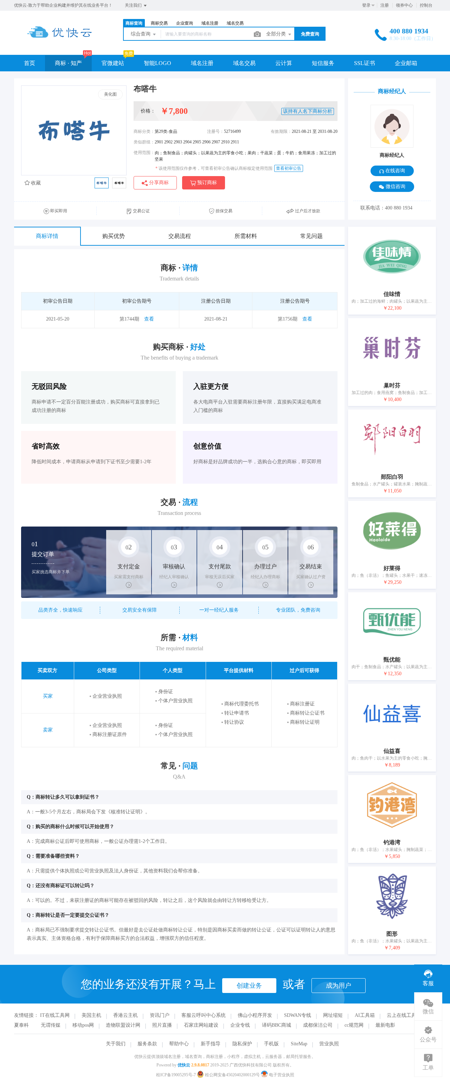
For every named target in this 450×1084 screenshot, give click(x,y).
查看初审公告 (288, 168)
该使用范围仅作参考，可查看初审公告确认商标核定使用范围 (213, 168)
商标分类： (144, 131)
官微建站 (113, 63)
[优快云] (59, 40)
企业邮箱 (406, 63)
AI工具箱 (365, 1015)
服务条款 (147, 1043)
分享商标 (158, 182)
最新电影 (385, 1025)
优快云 (184, 1065)
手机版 (271, 1043)
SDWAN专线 (297, 1015)
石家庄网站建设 (201, 1025)
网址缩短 (333, 1015)
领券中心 (404, 5)
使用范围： (144, 152)
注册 (384, 5)
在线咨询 (394, 170)
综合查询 (141, 34)
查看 (149, 319)
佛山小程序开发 (255, 1015)
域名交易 (244, 63)
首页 (29, 63)
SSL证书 (364, 63)
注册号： (215, 131)
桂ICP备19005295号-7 (176, 1074)
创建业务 (249, 985)
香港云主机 (125, 1015)
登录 (366, 5)
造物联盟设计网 (123, 1025)
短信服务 (323, 63)
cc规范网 (354, 1025)
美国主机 (91, 1015)
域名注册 (202, 63)
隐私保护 (242, 1043)
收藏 (35, 183)
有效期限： (281, 131)
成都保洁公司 (318, 1025)
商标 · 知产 (68, 63)
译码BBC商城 (276, 1025)
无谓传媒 (50, 1025)
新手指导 (210, 1043)
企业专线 (240, 1025)
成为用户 (338, 985)
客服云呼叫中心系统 (203, 1015)
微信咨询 (394, 186)
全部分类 (276, 34)
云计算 (283, 63)
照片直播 (162, 1025)
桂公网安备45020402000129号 (232, 1074)
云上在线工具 (401, 1015)
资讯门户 (159, 1015)
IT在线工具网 (55, 1015)
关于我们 (116, 1043)
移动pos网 (83, 1025)
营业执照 (329, 1043)
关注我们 (134, 5)
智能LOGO (157, 63)
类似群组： (144, 142)
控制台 (426, 5)
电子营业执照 (281, 1074)
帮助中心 (179, 1043)
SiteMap (299, 1043)
